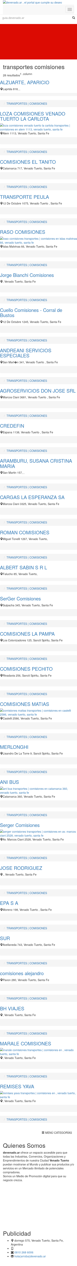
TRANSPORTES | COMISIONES (27, 103)
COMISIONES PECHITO (26, 668)
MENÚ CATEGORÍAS (56, 1133)
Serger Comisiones (20, 824)
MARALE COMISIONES (25, 1043)
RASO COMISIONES (22, 231)
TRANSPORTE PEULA (24, 196)
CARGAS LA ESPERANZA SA (32, 497)
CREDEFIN (12, 425)
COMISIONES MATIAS (24, 703)
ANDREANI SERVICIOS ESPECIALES (25, 353)
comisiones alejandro (22, 973)
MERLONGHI (14, 746)
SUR (5, 938)
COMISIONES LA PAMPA (27, 633)
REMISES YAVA (17, 1086)
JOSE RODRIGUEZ (21, 867)
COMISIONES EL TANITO (28, 161)
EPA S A (9, 902)
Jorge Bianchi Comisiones (27, 274)
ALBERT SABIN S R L (23, 567)
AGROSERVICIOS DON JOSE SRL (38, 390)
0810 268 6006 (23, 1252)
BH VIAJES (12, 1008)
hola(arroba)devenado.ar (30, 1256)
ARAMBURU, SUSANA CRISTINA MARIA (36, 463)
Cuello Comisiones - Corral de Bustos (31, 312)
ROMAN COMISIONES (24, 532)
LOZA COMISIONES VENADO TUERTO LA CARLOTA (32, 116)
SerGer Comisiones (20, 598)
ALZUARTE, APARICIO (24, 82)
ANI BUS (9, 781)
